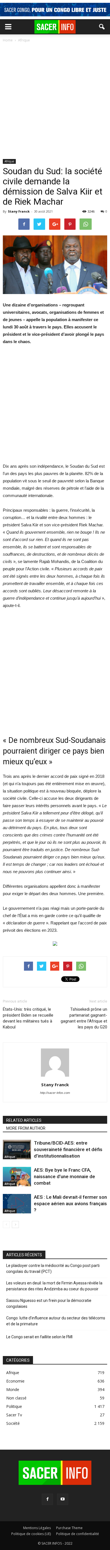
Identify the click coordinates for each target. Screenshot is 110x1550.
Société (13, 1423)
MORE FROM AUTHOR (25, 1128)
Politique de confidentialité (77, 1533)
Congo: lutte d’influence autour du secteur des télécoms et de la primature (55, 1321)
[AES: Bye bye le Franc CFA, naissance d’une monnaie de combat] (17, 1176)
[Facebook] (47, 1499)
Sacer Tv (14, 1414)
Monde (12, 1389)
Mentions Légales (37, 1527)
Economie (15, 1381)
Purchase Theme (69, 1527)
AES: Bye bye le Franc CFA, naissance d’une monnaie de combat (64, 1176)
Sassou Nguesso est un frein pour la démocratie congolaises (48, 1303)
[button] (102, 26)
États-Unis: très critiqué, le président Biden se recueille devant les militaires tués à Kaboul (28, 1018)
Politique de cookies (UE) (31, 1533)
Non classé (16, 1398)
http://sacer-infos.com (55, 1092)
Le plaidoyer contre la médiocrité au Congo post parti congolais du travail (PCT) (53, 1268)
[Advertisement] (55, 101)
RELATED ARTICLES (23, 1120)
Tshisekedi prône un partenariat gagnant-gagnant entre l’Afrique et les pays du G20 (84, 1018)
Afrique (9, 161)
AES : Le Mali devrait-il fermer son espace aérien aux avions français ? (70, 1203)
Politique (14, 1406)
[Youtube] (62, 1499)
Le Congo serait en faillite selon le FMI (39, 1337)
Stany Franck (19, 211)
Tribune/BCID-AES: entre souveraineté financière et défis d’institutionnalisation (68, 1149)
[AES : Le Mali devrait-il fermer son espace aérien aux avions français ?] (17, 1203)
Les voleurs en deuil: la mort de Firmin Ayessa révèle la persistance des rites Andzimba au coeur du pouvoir (54, 1286)
